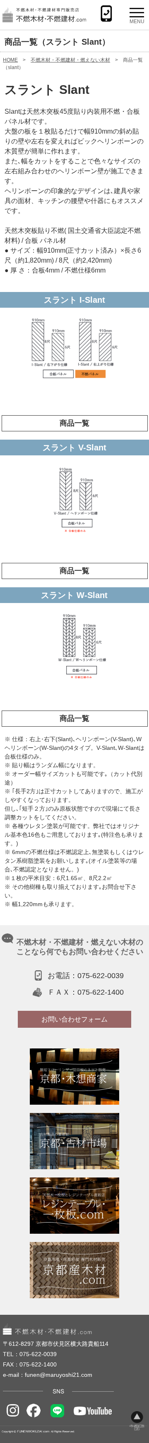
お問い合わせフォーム (74, 1019)
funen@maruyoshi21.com (58, 1374)
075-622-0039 (100, 976)
